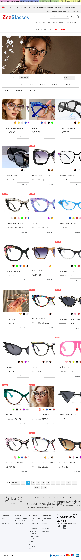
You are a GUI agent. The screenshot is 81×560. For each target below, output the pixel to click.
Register (54, 11)
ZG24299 (35, 128)
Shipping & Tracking (21, 518)
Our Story (4, 518)
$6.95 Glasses (46, 526)
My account (45, 531)
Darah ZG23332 (11, 176)
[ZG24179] (24, 396)
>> (74, 482)
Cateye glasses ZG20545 (14, 128)
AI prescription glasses (67, 128)
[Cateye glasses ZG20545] (24, 109)
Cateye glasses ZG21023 (14, 463)
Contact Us (20, 502)
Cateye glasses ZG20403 (67, 414)
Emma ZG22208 (11, 319)
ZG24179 (9, 415)
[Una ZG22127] (50, 253)
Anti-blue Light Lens (34, 536)
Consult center (62, 11)
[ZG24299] (50, 109)
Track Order (13, 502)
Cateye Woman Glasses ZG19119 (43, 463)
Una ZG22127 (37, 271)
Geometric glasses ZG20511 (68, 176)
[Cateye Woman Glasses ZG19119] (50, 444)
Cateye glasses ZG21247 (67, 223)
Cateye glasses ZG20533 (14, 223)
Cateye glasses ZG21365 (67, 463)
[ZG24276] (50, 205)
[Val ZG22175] (50, 348)
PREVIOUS (15, 482)
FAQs (68, 11)
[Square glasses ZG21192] (50, 157)
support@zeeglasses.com (45, 503)
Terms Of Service (20, 526)
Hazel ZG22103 (64, 367)
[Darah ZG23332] (24, 157)
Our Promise (5, 523)
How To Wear (32, 531)
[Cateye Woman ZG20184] (50, 396)
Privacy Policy (19, 523)
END (44, 487)
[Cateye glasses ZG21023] (24, 444)
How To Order (33, 528)
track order (75, 11)
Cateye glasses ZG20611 (40, 319)
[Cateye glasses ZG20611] (50, 300)
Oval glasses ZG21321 (13, 271)
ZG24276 (35, 223)
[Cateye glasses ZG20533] (24, 205)
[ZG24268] (24, 348)
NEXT (36, 487)
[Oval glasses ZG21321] (24, 253)
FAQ (6, 501)
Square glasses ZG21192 (41, 176)
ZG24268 (9, 367)
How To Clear (32, 534)
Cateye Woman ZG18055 (67, 271)
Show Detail (23, 137)
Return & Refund (20, 521)
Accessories (45, 528)
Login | (48, 11)
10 (68, 482)
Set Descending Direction (77, 78)
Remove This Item (27, 77)
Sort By (60, 78)
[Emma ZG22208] (24, 300)
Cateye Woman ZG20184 (40, 415)
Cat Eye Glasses (46, 518)
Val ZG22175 (36, 367)
